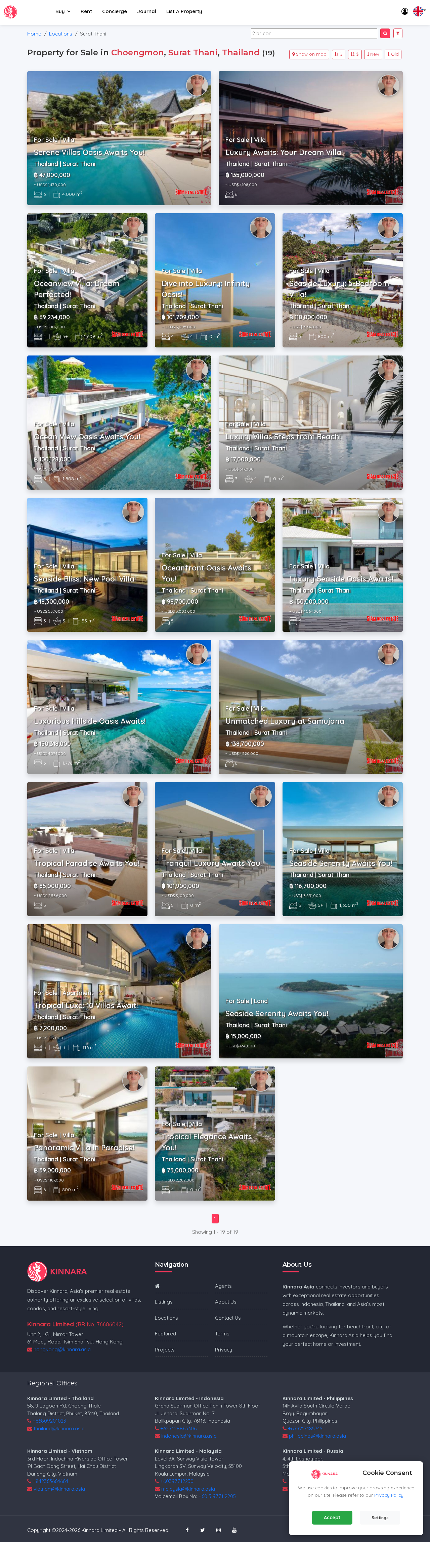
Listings (164, 1302)
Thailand (241, 52)
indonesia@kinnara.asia (189, 1436)
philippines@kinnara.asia (317, 1436)
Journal (146, 11)
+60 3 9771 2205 (217, 1496)
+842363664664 (50, 1481)
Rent (86, 11)
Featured (165, 1333)
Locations (60, 34)
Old (395, 54)
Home (34, 34)
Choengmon (137, 52)
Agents (223, 1286)
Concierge (114, 11)
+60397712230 (177, 1481)
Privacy (223, 1349)
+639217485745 (305, 1428)
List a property (184, 11)
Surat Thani (193, 52)
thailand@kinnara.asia (59, 1428)
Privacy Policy (388, 1495)
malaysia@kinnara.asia (188, 1489)
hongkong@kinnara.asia (62, 1349)
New (374, 54)
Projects (165, 1349)
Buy (60, 11)
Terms (222, 1333)
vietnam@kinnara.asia (59, 1489)
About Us (225, 1302)
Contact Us (228, 1318)
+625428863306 (178, 1428)
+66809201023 (49, 1421)
